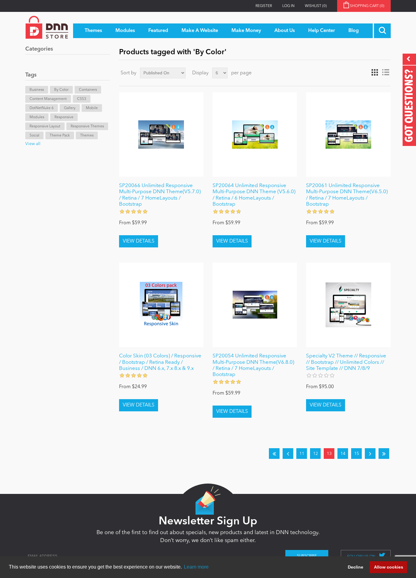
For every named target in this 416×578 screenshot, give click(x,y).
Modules (37, 117)
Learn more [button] (196, 566)
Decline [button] (355, 567)
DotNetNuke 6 (42, 108)
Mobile (92, 108)
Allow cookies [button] (388, 567)
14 (342, 454)
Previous (288, 453)
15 (356, 454)
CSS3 (81, 99)
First (274, 453)
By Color (61, 90)
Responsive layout (45, 126)
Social (34, 135)
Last (384, 453)
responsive (64, 117)
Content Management (48, 99)
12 (315, 454)
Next (370, 453)
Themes (86, 135)
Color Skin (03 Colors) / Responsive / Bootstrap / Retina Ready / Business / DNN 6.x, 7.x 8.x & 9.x (160, 362)
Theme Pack (60, 135)
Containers (88, 90)
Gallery (70, 108)
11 (301, 454)
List (385, 72)
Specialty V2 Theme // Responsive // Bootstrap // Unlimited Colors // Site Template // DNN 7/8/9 (346, 362)
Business (37, 90)
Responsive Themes (87, 126)
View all (33, 144)
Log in (288, 6)
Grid (374, 72)
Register (264, 6)
